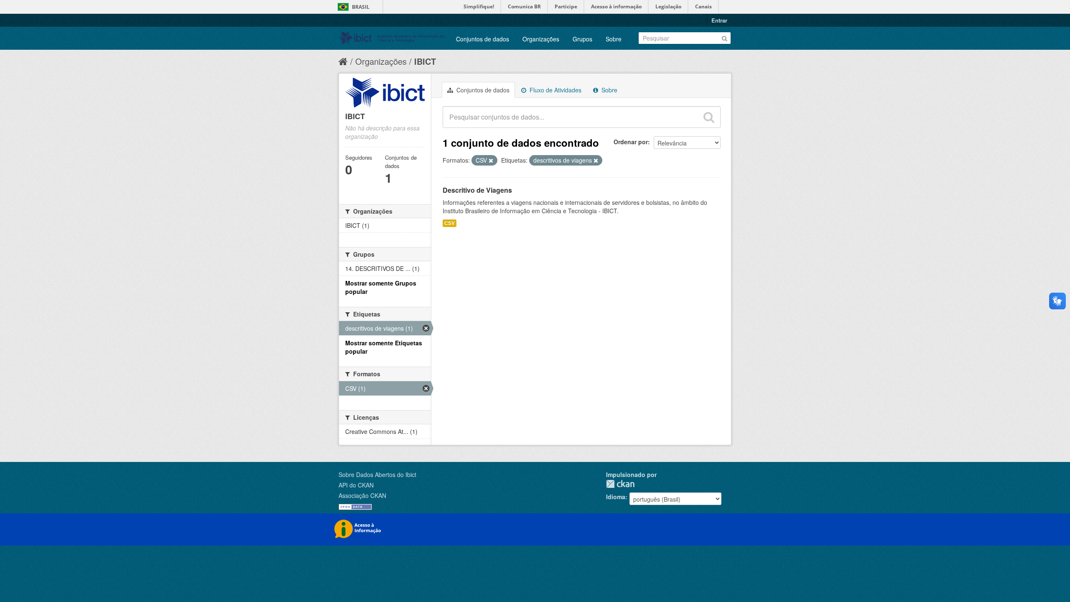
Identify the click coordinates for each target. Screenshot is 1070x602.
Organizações (540, 39)
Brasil (360, 6)
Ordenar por (631, 142)
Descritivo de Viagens (477, 190)
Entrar (719, 20)
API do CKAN (356, 485)
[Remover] (491, 160)
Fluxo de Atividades (554, 90)
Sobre (614, 39)
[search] (708, 117)
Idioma (615, 496)
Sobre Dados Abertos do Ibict (377, 474)
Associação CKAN (362, 495)
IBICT (425, 61)
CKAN (620, 484)
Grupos (582, 39)
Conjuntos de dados (482, 39)
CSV (449, 223)
